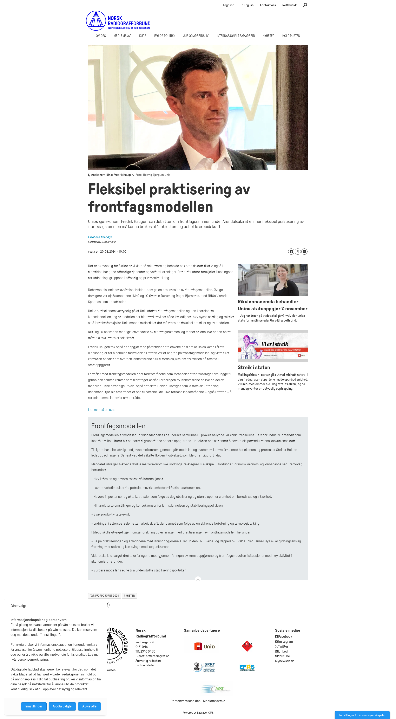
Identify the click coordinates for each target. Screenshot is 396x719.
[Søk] (305, 5)
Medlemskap (122, 36)
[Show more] (198, 579)
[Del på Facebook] (291, 251)
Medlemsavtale (214, 701)
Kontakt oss (268, 5)
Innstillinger (33, 706)
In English (247, 5)
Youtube (284, 656)
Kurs (142, 36)
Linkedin (284, 651)
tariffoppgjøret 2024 (104, 595)
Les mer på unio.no (102, 410)
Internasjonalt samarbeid (236, 36)
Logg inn (228, 5)
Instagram (285, 641)
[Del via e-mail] (304, 251)
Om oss (101, 36)
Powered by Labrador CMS (198, 712)
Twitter (283, 646)
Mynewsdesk (284, 661)
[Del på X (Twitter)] (298, 251)
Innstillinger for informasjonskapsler (362, 715)
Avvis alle (89, 706)
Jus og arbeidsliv (196, 36)
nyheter (129, 595)
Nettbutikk (289, 5)
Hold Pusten (291, 36)
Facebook (285, 637)
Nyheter (269, 36)
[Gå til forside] (118, 20)
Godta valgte (62, 706)
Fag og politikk (164, 36)
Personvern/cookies (185, 701)
